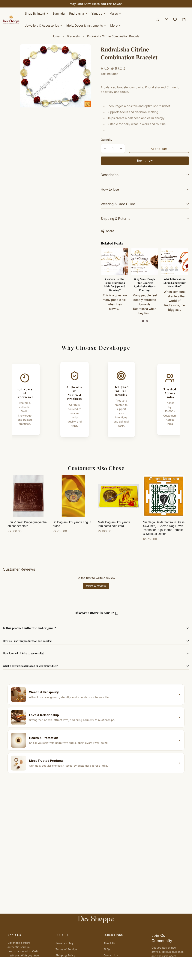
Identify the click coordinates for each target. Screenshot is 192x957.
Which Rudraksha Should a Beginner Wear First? (175, 282)
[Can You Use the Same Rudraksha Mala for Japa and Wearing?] (114, 261)
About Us (109, 943)
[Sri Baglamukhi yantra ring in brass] (73, 496)
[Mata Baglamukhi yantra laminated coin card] (118, 496)
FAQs (107, 949)
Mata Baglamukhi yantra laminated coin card (114, 524)
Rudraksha (76, 13)
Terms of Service (66, 949)
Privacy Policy (65, 943)
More (114, 25)
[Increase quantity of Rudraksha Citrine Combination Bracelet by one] (121, 148)
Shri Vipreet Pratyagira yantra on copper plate (27, 524)
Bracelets (73, 36)
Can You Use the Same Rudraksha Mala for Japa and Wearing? (114, 284)
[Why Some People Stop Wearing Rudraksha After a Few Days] (144, 261)
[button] (143, 321)
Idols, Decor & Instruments (84, 25)
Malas (114, 13)
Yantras (97, 13)
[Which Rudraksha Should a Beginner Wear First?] (174, 261)
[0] (183, 19)
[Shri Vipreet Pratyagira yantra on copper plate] (28, 496)
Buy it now (145, 160)
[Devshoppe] (11, 19)
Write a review (96, 586)
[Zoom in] (88, 52)
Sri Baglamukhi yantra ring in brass (72, 524)
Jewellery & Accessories (42, 25)
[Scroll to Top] (184, 936)
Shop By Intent (35, 13)
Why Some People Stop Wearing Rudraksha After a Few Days (144, 284)
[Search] (157, 19)
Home (56, 36)
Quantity (106, 140)
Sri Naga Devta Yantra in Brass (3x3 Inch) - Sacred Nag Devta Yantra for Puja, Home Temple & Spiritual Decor (163, 528)
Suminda (58, 13)
